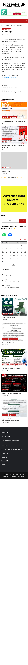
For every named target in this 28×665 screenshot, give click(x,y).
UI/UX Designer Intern (8, 317)
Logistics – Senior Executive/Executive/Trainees (10, 419)
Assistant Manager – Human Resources (13, 121)
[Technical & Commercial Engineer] (14, 383)
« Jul (13, 265)
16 (25, 252)
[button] (2, 20)
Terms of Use (5, 461)
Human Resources (7, 29)
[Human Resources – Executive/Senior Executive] (14, 134)
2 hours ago (5, 344)
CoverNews (13, 476)
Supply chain (12, 415)
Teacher (15, 339)
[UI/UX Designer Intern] (14, 307)
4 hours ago (5, 370)
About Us (4, 446)
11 (6, 252)
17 (3, 255)
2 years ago (5, 34)
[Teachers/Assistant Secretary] (14, 332)
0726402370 (8, 275)
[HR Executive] (14, 160)
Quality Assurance (21, 364)
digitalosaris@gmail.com (12, 281)
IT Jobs (10, 313)
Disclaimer (4, 457)
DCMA (3, 465)
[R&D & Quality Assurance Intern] (14, 357)
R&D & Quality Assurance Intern (11, 368)
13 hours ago (6, 422)
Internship (5, 313)
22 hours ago (6, 123)
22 (21, 255)
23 (25, 255)
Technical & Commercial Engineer (11, 393)
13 (14, 252)
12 (10, 252)
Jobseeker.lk (14, 4)
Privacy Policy (5, 453)
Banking (4, 117)
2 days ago (5, 149)
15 (21, 252)
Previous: (9, 86)
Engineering (5, 389)
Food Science (6, 364)
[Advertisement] (14, 493)
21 (17, 255)
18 (6, 255)
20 (14, 255)
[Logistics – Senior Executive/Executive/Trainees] (14, 408)
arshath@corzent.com (9, 77)
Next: (11, 91)
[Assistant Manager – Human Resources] (14, 110)
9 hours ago (5, 395)
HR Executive (6, 171)
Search (3, 215)
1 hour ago (5, 319)
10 (3, 252)
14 (17, 252)
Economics (5, 339)
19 (10, 255)
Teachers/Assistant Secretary (10, 343)
